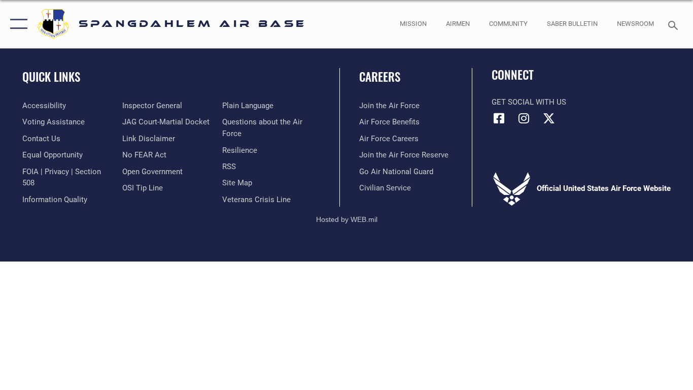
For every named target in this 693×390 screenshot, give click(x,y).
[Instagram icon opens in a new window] (524, 118)
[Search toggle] (674, 24)
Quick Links (51, 76)
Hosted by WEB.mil (346, 219)
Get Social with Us (529, 102)
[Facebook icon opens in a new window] (499, 118)
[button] (16, 24)
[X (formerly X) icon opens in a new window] (549, 118)
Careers (379, 76)
